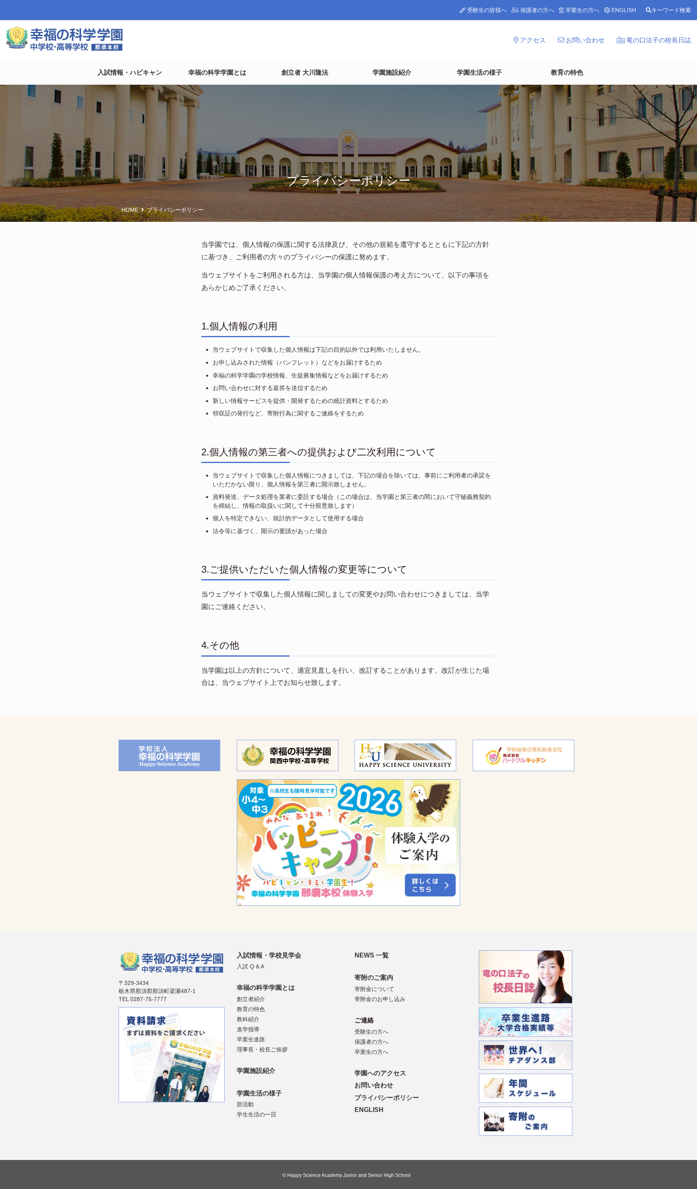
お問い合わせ (584, 40)
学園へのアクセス (380, 1073)
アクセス (532, 40)
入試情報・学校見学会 (269, 955)
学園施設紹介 (392, 72)
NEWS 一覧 (372, 955)
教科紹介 (248, 1019)
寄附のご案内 (374, 977)
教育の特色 (567, 72)
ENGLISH (623, 10)
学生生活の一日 (256, 1114)
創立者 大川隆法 (305, 72)
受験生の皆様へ (486, 10)
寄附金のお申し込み (380, 999)
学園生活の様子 (479, 72)
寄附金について (374, 989)
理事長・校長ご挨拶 (262, 1049)
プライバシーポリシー (387, 1097)
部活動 (245, 1104)
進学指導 (248, 1029)
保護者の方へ (536, 10)
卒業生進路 (251, 1039)
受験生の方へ (371, 1031)
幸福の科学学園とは (217, 72)
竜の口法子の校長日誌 (658, 40)
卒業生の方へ (581, 10)
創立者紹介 (251, 999)
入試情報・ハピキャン (130, 72)
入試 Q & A (250, 966)
